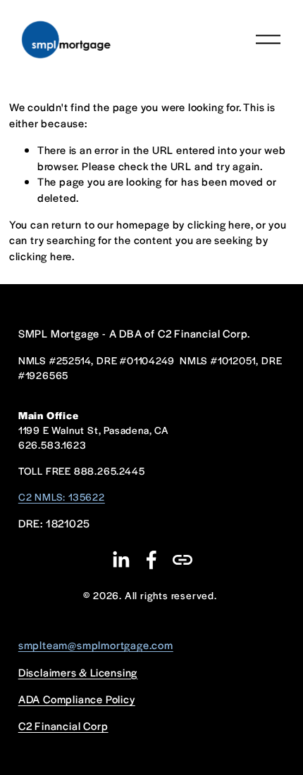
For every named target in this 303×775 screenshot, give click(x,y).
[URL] (182, 560)
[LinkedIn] (120, 560)
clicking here (218, 224)
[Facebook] (151, 560)
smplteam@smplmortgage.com (95, 644)
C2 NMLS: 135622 (61, 496)
